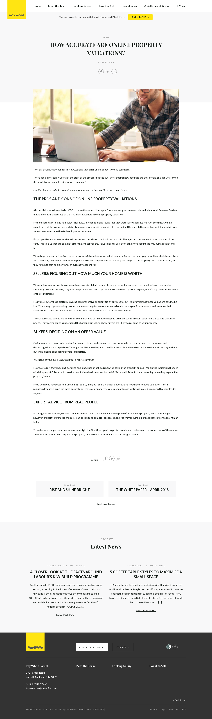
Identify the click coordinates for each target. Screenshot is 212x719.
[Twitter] (107, 71)
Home (37, 5)
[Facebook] (101, 71)
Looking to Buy (83, 5)
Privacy (153, 709)
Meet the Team (57, 5)
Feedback (173, 709)
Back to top (180, 700)
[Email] (114, 71)
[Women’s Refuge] (168, 647)
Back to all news (106, 503)
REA (184, 709)
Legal (163, 709)
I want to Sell (106, 5)
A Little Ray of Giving (156, 5)
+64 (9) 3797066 (38, 683)
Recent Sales (129, 5)
